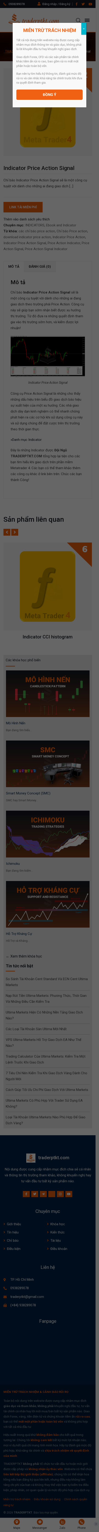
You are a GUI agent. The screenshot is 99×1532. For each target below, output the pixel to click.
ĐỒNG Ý (49, 95)
